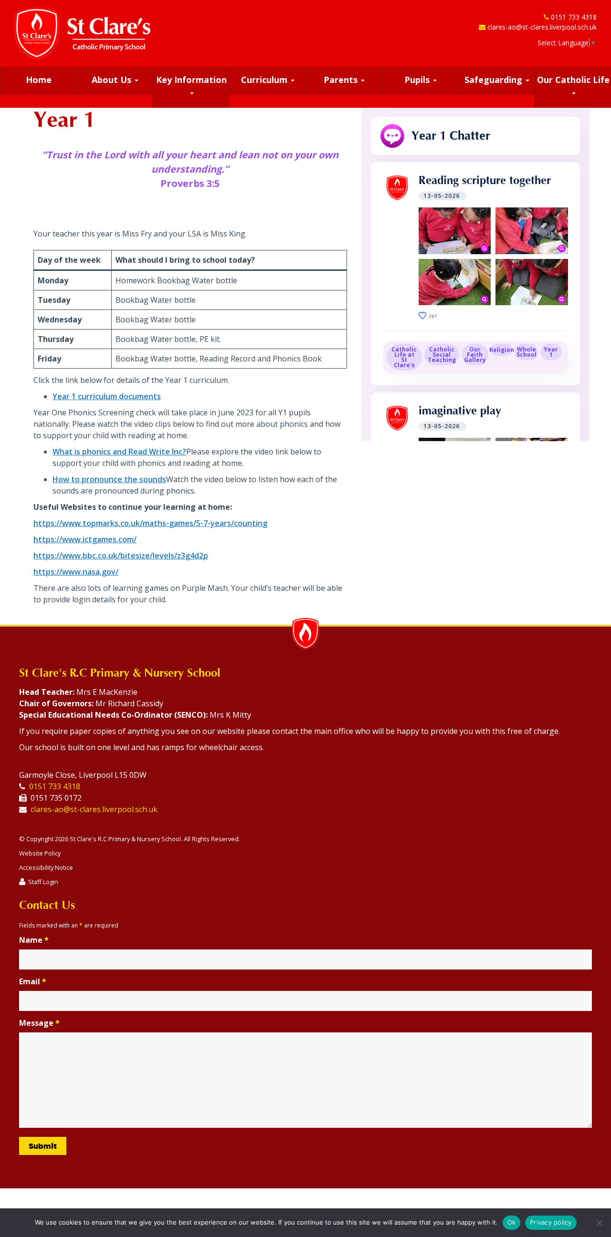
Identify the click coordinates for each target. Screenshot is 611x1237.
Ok (511, 1222)
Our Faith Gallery (475, 354)
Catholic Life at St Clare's (404, 357)
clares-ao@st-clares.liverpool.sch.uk (542, 26)
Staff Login (43, 881)
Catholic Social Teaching (442, 354)
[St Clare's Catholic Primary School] (82, 33)
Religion (501, 350)
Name (34, 940)
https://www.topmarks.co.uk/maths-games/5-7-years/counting (150, 523)
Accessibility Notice (46, 867)
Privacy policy (551, 1222)
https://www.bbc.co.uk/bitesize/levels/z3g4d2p (120, 555)
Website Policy (40, 853)
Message (39, 1023)
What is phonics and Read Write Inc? (119, 451)
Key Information (191, 79)
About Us (113, 79)
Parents (342, 79)
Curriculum (265, 79)
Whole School (526, 352)
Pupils (418, 79)
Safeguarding (494, 79)
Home (39, 79)
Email (32, 981)
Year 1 (551, 352)
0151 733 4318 (574, 16)
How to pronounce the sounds (109, 479)
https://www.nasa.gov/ (75, 572)
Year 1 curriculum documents (107, 396)
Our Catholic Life (573, 79)
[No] (599, 1222)
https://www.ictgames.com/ (85, 539)
